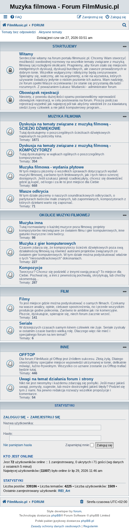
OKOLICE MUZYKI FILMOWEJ (64, 215)
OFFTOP (27, 354)
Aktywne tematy (50, 32)
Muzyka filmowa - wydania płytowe (51, 167)
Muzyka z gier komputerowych (47, 243)
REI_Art (64, 491)
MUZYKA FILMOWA (64, 116)
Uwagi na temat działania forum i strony (56, 379)
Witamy (26, 54)
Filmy (24, 299)
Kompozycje (30, 267)
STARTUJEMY (64, 46)
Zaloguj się (14, 417)
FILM (65, 291)
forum (77, 511)
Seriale (25, 323)
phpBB (56, 515)
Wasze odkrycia (33, 191)
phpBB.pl (87, 520)
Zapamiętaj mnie (77, 445)
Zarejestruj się (45, 417)
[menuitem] (16, 17)
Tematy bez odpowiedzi (19, 32)
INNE (64, 347)
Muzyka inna (31, 223)
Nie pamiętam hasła (17, 445)
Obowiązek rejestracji (39, 92)
